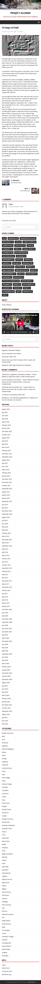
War (5, 295)
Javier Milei (27, 263)
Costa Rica (5, 793)
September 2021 (7, 501)
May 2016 (5, 549)
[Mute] (34, 332)
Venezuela (5, 956)
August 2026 (6, 409)
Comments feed (7, 971)
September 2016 (7, 546)
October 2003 (6, 708)
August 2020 (6, 517)
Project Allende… (7, 305)
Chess (4, 771)
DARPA (18, 249)
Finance (28, 259)
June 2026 (5, 415)
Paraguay (5, 902)
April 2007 (5, 635)
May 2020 (5, 527)
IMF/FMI (4, 857)
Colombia (5, 787)
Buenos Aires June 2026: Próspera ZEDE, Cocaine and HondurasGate (20, 382)
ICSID (3, 851)
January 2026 (6, 428)
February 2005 (6, 667)
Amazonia (5, 743)
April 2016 (5, 552)
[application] (20, 323)
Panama (4, 898)
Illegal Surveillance (7, 854)
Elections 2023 (21, 252)
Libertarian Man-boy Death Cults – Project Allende (17, 387)
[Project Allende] (20, 8)
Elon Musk (21, 256)
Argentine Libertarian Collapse (11, 350)
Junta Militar (8, 267)
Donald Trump (29, 249)
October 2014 (6, 565)
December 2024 (7, 454)
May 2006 (5, 648)
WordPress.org (6, 974)
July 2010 (4, 593)
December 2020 (7, 511)
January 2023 (6, 495)
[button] (38, 22)
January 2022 (6, 498)
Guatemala (5, 838)
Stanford (7, 288)
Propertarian (27, 281)
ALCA (3, 739)
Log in (4, 965)
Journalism (5, 870)
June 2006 (5, 644)
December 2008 (7, 619)
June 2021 (5, 504)
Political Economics (11, 281)
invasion (6, 263)
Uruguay (4, 952)
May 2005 (5, 660)
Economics (7, 252)
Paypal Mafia (31, 274)
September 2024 (7, 457)
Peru (3, 908)
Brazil (3, 755)
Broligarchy (8, 242)
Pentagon (7, 277)
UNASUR (4, 940)
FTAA (3, 835)
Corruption (8, 245)
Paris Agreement (9, 274)
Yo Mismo (5, 395)
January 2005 (6, 670)
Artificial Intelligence (8, 749)
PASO (21, 274)
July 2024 (4, 463)
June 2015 (5, 562)
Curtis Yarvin (6, 803)
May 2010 (5, 597)
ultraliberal (8, 291)
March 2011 (5, 584)
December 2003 (7, 705)
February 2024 (6, 473)
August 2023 (6, 492)
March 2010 (5, 603)
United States (6, 949)
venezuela (27, 291)
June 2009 (5, 613)
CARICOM (5, 765)
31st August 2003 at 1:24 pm (16, 206)
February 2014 (6, 571)
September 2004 (7, 679)
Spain (3, 927)
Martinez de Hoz (22, 270)
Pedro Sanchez (6, 905)
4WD (3, 736)
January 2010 (6, 606)
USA (18, 291)
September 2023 (7, 489)
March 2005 (5, 663)
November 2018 (7, 539)
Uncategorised (6, 943)
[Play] (4, 332)
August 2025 (6, 438)
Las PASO (20, 267)
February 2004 (6, 698)
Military (4, 889)
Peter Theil (18, 277)
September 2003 (7, 711)
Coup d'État (20, 245)
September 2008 (7, 622)
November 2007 (7, 632)
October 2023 (6, 485)
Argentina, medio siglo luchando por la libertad (16, 365)
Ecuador (4, 816)
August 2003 (6, 714)
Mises (34, 270)
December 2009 (7, 609)
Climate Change (29, 242)
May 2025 (5, 441)
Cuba (3, 800)
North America (6, 892)
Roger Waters (6, 921)
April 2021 (5, 508)
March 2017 (5, 543)
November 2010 (7, 587)
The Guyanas (6, 930)
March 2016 (5, 555)
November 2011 (7, 581)
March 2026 (5, 422)
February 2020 (6, 533)
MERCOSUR (5, 882)
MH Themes (32, 982)
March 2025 (5, 447)
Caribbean (5, 762)
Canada (4, 759)
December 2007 (7, 628)
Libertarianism (6, 873)
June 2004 (5, 689)
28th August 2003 (8, 31)
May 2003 (5, 724)
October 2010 (6, 590)
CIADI (3, 781)
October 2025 (6, 435)
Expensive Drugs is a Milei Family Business (22, 376)
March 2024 (5, 469)
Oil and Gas (5, 895)
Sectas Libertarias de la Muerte (11, 353)
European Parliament (8, 825)
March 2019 (5, 536)
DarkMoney (7, 249)
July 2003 (4, 717)
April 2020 (5, 530)
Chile (18, 242)
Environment (8, 259)
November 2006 (7, 641)
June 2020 (5, 524)
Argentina (13, 238)
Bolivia (4, 752)
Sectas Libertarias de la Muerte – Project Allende (17, 380)
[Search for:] (20, 227)
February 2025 (6, 450)
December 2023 (7, 479)
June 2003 (5, 721)
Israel (3, 863)
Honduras (5, 848)
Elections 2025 (8, 256)
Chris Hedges (6, 778)
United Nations (6, 946)
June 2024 (5, 466)
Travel (4, 933)
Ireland (16, 263)
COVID (30, 245)
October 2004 (6, 676)
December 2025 (7, 431)
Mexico (4, 886)
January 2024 (6, 476)
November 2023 (7, 482)
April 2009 (5, 616)
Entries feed (5, 968)
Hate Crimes (6, 841)
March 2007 (5, 638)
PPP (3, 917)
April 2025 (5, 444)
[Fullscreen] (37, 332)
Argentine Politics (27, 238)
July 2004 (4, 686)
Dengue (4, 806)
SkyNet (17, 284)
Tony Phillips (19, 31)
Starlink (17, 288)
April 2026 (5, 419)
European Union (7, 828)
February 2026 (6, 425)
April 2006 (5, 651)
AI (4, 238)
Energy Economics (7, 819)
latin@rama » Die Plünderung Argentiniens (15, 398)
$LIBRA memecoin (7, 733)
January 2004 (6, 702)
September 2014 (7, 568)
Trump (27, 288)
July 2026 (4, 412)
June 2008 (5, 625)
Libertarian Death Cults (9, 357)
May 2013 (5, 574)
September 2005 (7, 654)
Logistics (4, 876)
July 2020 (4, 520)
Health (4, 844)
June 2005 (5, 657)
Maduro (30, 267)
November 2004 (7, 673)
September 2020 (7, 514)
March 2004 (5, 695)
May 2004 (5, 692)
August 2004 (6, 682)
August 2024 (6, 460)
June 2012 (5, 578)
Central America (7, 768)
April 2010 (5, 600)
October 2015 (6, 558)
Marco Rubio (8, 270)
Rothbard (7, 284)
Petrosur (4, 911)
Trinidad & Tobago (8, 936)
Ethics (19, 259)
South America (28, 284)
